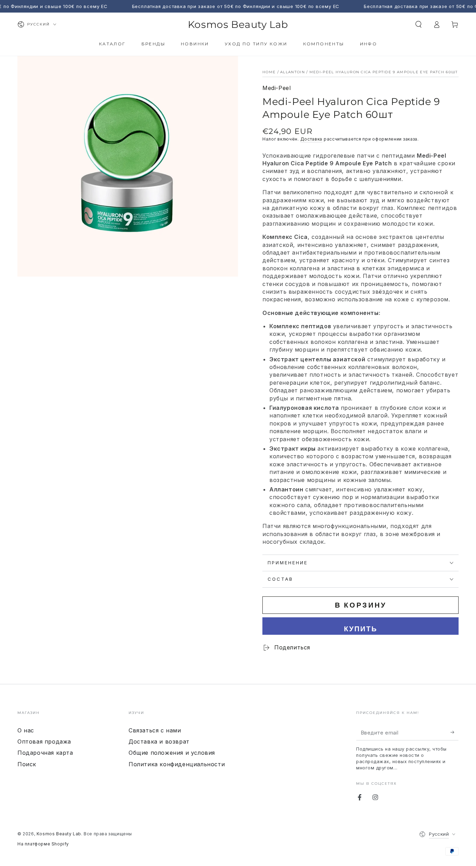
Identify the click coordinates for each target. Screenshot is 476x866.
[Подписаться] (455, 732)
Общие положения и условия (172, 752)
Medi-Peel (276, 87)
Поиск (26, 764)
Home (269, 72)
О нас (25, 730)
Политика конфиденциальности (177, 764)
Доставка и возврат (159, 741)
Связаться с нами (155, 730)
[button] (418, 24)
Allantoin (292, 72)
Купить (360, 628)
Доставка (311, 139)
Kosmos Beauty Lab (59, 833)
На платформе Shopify (43, 843)
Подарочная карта (45, 752)
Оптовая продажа (44, 741)
